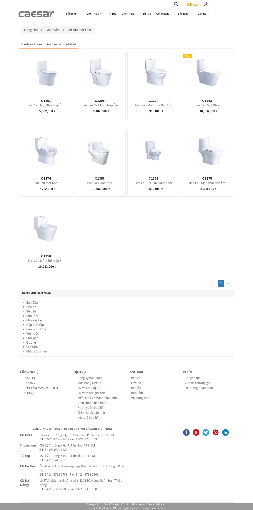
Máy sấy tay (34, 320)
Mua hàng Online (89, 383)
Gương (31, 342)
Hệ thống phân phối (199, 388)
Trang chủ (31, 30)
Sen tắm (32, 347)
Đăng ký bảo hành (90, 378)
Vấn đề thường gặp (198, 383)
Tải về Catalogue (88, 388)
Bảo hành (184, 13)
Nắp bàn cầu (35, 325)
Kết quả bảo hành (89, 418)
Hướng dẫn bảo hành (92, 408)
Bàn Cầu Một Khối (207, 105)
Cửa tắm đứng (36, 329)
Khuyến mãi (193, 378)
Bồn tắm (32, 316)
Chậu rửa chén (36, 351)
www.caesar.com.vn (154, 508)
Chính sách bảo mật (91, 413)
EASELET (29, 378)
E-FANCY (29, 383)
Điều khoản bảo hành (92, 403)
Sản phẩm (72, 13)
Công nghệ (163, 13)
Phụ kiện (32, 338)
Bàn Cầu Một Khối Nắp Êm (46, 105)
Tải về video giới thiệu (92, 393)
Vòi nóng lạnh (140, 398)
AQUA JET (30, 393)
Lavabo (31, 307)
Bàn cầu (136, 378)
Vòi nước (32, 334)
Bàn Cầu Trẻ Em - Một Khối (153, 183)
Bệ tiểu (31, 311)
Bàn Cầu (32, 302)
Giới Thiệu (93, 13)
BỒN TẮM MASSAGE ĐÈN (41, 388)
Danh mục (128, 13)
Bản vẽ (146, 13)
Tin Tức (111, 13)
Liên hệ (202, 13)
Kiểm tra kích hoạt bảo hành (97, 398)
